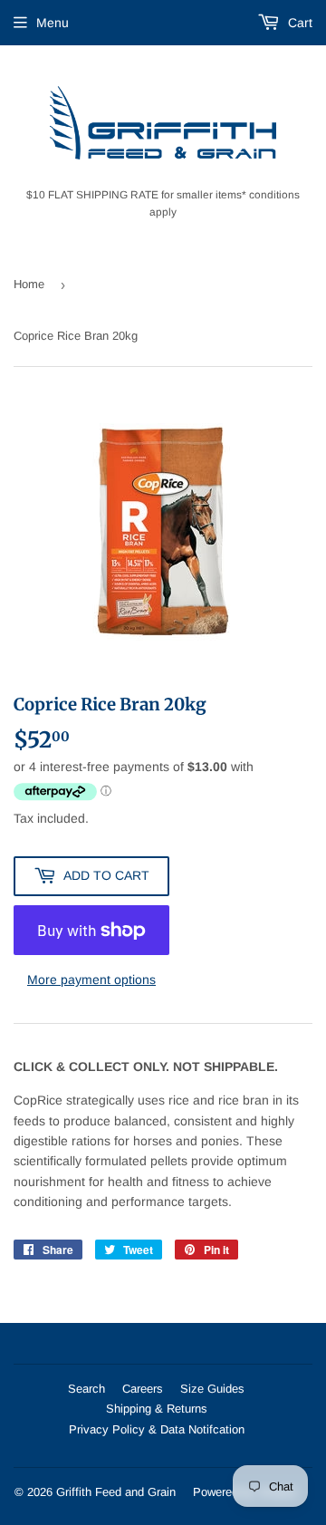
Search (86, 1388)
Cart (298, 22)
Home (29, 284)
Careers (142, 1388)
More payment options (91, 979)
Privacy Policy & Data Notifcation (156, 1429)
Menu (52, 22)
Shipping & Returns (156, 1408)
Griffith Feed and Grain (116, 1492)
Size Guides (212, 1388)
